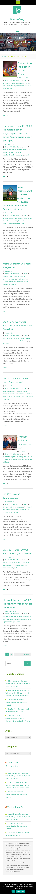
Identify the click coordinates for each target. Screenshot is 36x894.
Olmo (19, 221)
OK (13, 891)
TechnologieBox (16, 807)
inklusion (13, 619)
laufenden (6, 394)
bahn (14, 457)
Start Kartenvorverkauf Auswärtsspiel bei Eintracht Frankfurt (17, 326)
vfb (28, 155)
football (25, 218)
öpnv (18, 341)
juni (27, 391)
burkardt (26, 457)
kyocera (5, 565)
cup (22, 507)
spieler (18, 223)
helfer (10, 281)
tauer (22, 396)
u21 (8, 462)
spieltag (18, 622)
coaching (13, 218)
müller (27, 509)
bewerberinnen (7, 279)
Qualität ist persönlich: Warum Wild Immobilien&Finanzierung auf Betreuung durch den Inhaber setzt (17, 693)
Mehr (4, 115)
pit (30, 86)
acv (31, 560)
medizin (15, 221)
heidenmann (6, 509)
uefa (25, 155)
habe (10, 459)
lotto (9, 565)
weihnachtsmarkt (8, 568)
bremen (27, 83)
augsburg (21, 83)
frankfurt (22, 338)
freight (23, 562)
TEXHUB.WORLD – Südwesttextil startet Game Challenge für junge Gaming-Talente (17, 718)
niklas (4, 396)
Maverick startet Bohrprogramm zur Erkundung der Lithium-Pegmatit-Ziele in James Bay (17, 683)
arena (16, 83)
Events (14, 279)
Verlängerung (29, 396)
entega (18, 562)
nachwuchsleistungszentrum (23, 394)
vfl (28, 341)
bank (14, 149)
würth (16, 568)
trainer (22, 223)
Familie (19, 279)
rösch (11, 88)
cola (7, 562)
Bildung (12, 616)
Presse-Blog (17, 19)
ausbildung (6, 218)
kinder (30, 338)
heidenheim (6, 619)
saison (25, 341)
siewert (11, 512)
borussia (19, 149)
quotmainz (6, 88)
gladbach (6, 152)
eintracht (25, 149)
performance (7, 223)
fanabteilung (19, 616)
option (9, 396)
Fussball (5, 221)
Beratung (6, 276)
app (13, 83)
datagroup (13, 562)
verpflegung (6, 284)
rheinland (6, 512)
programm (20, 281)
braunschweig (7, 391)
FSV (14, 86)
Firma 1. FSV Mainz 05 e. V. (13, 80)
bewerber (22, 276)
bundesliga (20, 457)
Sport (25, 80)
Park (16, 155)
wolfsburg (6, 343)
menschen (23, 619)
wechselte (6, 399)
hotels (27, 562)
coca (4, 562)
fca (30, 149)
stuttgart (20, 155)
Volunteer (13, 284)
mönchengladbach (8, 155)
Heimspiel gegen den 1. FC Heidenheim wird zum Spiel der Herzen (18, 604)
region (5, 622)
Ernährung (19, 218)
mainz (18, 86)
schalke (18, 396)
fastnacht (10, 86)
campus (18, 507)
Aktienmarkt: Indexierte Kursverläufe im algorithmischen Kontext (16, 702)
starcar (18, 565)
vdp (26, 565)
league (11, 152)
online (23, 221)
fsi (29, 218)
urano (22, 565)
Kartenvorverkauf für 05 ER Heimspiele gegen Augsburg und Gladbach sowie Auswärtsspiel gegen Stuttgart (17, 133)
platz (23, 459)
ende (19, 391)
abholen (8, 83)
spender (9, 622)
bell (7, 507)
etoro (4, 86)
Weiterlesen (20, 891)
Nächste (26, 654)
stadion (26, 281)
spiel (31, 459)
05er (4, 83)
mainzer (22, 86)
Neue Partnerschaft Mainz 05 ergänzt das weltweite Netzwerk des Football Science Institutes (17, 198)
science (13, 223)
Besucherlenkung (14, 276)
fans (23, 279)
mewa (27, 86)
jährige (23, 391)
